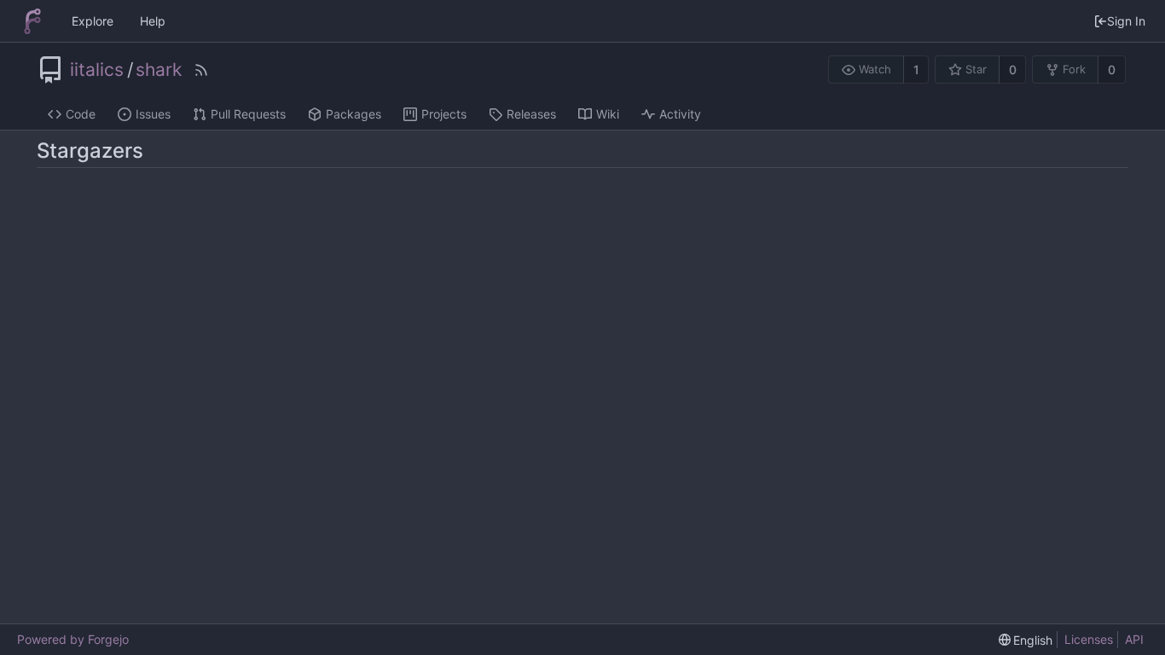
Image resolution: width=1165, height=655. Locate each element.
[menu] (1026, 640)
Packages (353, 114)
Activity (680, 114)
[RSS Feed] (201, 70)
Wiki (607, 114)
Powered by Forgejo (73, 639)
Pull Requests (248, 114)
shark (159, 69)
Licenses (1088, 639)
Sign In (1126, 21)
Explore (92, 21)
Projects (444, 114)
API (1134, 639)
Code (81, 114)
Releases (531, 114)
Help (152, 21)
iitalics (97, 69)
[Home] (32, 21)
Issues (153, 114)
